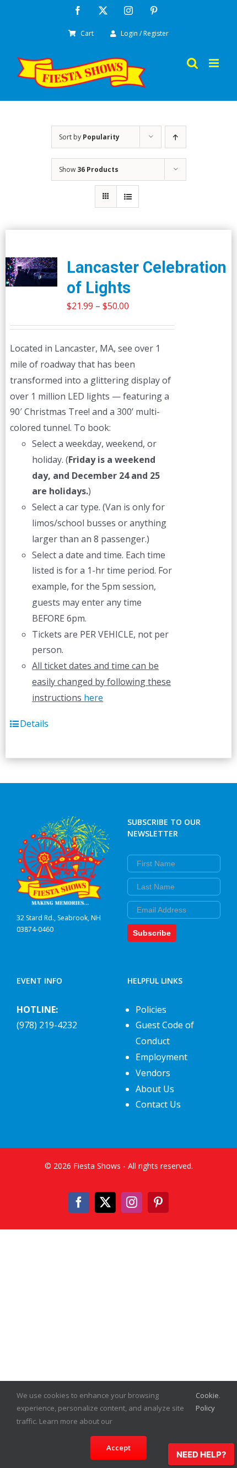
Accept (118, 1448)
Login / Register (145, 33)
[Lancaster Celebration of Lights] (31, 272)
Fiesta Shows (97, 1166)
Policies (151, 1009)
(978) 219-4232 (47, 1025)
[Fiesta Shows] (63, 824)
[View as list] (127, 196)
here (93, 698)
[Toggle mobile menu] (214, 63)
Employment (161, 1057)
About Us (155, 1089)
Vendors (153, 1073)
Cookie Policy (207, 1401)
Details (34, 723)
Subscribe (152, 933)
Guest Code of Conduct (165, 1033)
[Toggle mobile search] (192, 63)
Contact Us (158, 1104)
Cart (87, 33)
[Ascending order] (175, 137)
